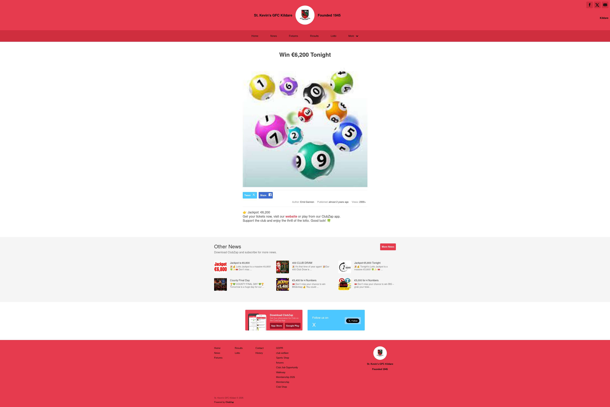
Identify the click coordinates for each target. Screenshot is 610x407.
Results (314, 36)
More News (388, 246)
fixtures (280, 362)
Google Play (292, 325)
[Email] (605, 5)
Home (254, 36)
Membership (282, 382)
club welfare (282, 353)
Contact (259, 348)
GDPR (279, 348)
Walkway (280, 372)
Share (263, 195)
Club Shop (281, 386)
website (291, 216)
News (273, 36)
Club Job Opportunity (287, 367)
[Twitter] (597, 5)
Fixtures (293, 36)
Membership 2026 (285, 377)
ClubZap (230, 402)
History (259, 353)
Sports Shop (282, 357)
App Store (276, 325)
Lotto (333, 36)
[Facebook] (589, 5)
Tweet (247, 195)
